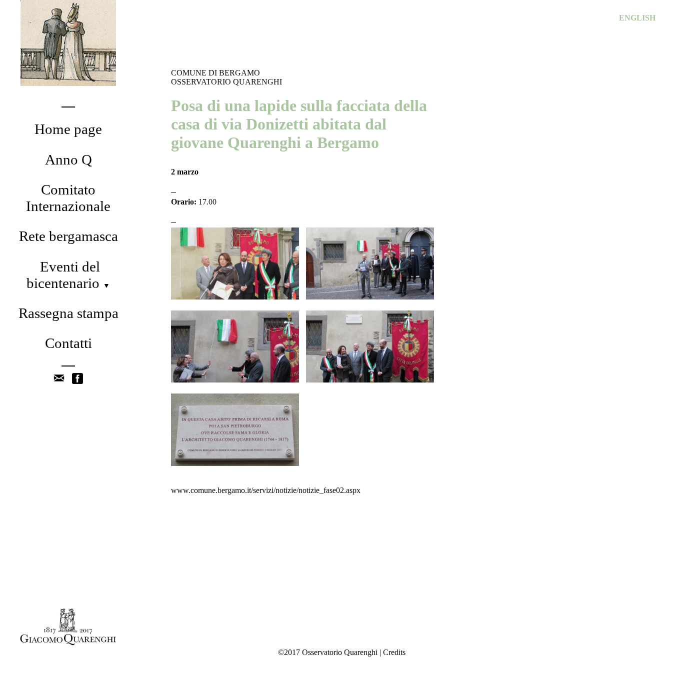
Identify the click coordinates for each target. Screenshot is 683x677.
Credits (394, 652)
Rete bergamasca (68, 236)
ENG (637, 18)
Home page (68, 129)
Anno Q (68, 160)
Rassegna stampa (68, 313)
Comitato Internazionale (68, 198)
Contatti (68, 343)
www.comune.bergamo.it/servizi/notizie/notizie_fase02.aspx (265, 490)
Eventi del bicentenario (68, 274)
